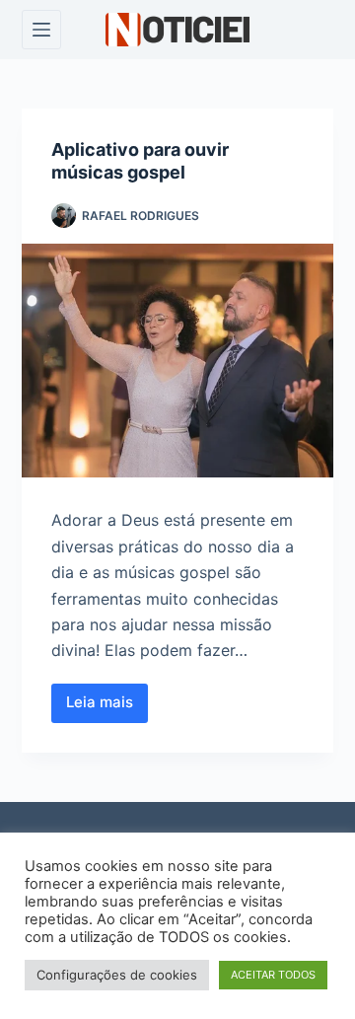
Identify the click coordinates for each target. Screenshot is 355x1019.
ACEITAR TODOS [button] (273, 975)
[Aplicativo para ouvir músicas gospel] (178, 361)
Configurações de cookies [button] (116, 975)
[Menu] (41, 29)
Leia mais (107, 707)
